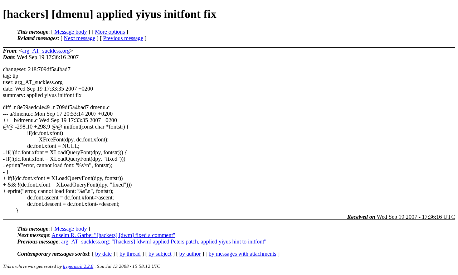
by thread (130, 254)
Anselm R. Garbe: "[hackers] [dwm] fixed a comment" (113, 235)
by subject (159, 254)
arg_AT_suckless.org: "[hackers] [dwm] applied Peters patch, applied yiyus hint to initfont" (164, 241)
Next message (79, 38)
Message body (70, 32)
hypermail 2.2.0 (78, 266)
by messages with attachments (242, 254)
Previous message (123, 38)
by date (103, 254)
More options (110, 32)
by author (190, 254)
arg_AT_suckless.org (46, 51)
